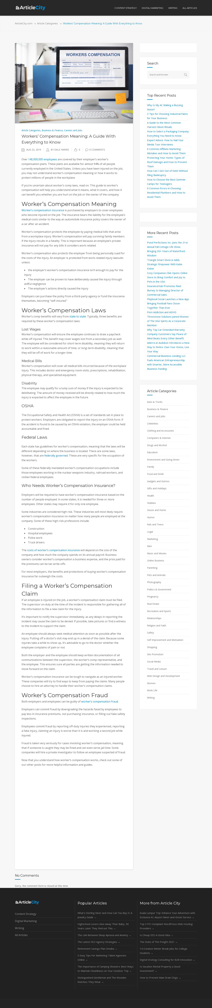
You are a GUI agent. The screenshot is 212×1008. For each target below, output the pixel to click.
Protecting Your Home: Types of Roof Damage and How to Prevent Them (167, 162)
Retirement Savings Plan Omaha (97, 948)
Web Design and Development (163, 676)
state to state (77, 316)
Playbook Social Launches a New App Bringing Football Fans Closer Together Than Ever (168, 303)
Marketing (152, 539)
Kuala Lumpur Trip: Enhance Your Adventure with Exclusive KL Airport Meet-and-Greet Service (167, 915)
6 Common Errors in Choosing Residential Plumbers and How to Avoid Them (166, 192)
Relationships (154, 618)
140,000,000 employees (42, 159)
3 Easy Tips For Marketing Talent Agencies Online (102, 957)
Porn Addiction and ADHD (161, 312)
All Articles (21, 935)
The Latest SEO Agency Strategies (99, 941)
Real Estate (153, 603)
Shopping (152, 647)
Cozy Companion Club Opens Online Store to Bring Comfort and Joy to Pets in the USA (167, 277)
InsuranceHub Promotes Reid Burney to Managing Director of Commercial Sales (165, 290)
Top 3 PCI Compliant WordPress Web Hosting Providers (166, 926)
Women (151, 683)
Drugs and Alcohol (157, 445)
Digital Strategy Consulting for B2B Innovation (167, 959)
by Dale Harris (60, 149)
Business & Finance (52, 130)
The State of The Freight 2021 (159, 941)
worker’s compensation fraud (99, 701)
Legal (150, 531)
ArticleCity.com (23, 23)
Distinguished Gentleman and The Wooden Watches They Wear (102, 980)
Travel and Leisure (157, 668)
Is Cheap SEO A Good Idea (156, 935)
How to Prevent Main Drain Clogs (160, 977)
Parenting (152, 567)
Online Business (155, 560)
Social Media (154, 661)
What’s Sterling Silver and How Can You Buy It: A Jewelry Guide (105, 915)
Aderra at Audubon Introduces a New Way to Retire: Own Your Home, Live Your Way (168, 347)
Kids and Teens (155, 524)
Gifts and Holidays (156, 488)
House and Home (156, 510)
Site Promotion (155, 654)
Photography (154, 582)
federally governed (56, 455)
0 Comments (97, 149)
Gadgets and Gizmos (158, 481)
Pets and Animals (156, 575)
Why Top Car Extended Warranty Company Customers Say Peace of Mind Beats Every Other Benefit (166, 334)
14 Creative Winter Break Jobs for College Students (163, 951)
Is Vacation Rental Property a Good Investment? (160, 968)
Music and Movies (156, 553)
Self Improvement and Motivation (165, 639)
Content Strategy (25, 914)
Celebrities (152, 423)
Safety (150, 632)
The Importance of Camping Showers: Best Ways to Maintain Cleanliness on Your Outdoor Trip (105, 968)
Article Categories (47, 23)
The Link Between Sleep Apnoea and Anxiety (104, 935)
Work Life (152, 690)
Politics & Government (159, 589)
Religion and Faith (156, 625)
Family (150, 466)
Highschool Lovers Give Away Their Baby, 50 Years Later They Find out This (103, 926)
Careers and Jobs (73, 130)
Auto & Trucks (154, 401)
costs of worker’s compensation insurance (53, 550)
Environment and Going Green (163, 459)
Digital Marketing (26, 921)
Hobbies (151, 502)
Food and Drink (155, 474)
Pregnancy (152, 596)
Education (152, 452)
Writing (151, 697)
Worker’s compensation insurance (43, 210)
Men (149, 546)
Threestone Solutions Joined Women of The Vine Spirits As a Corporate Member (168, 321)
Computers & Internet (159, 437)
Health (150, 495)
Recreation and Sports (159, 611)
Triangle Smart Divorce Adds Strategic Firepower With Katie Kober (164, 264)
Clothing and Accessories (160, 430)
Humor (151, 517)
